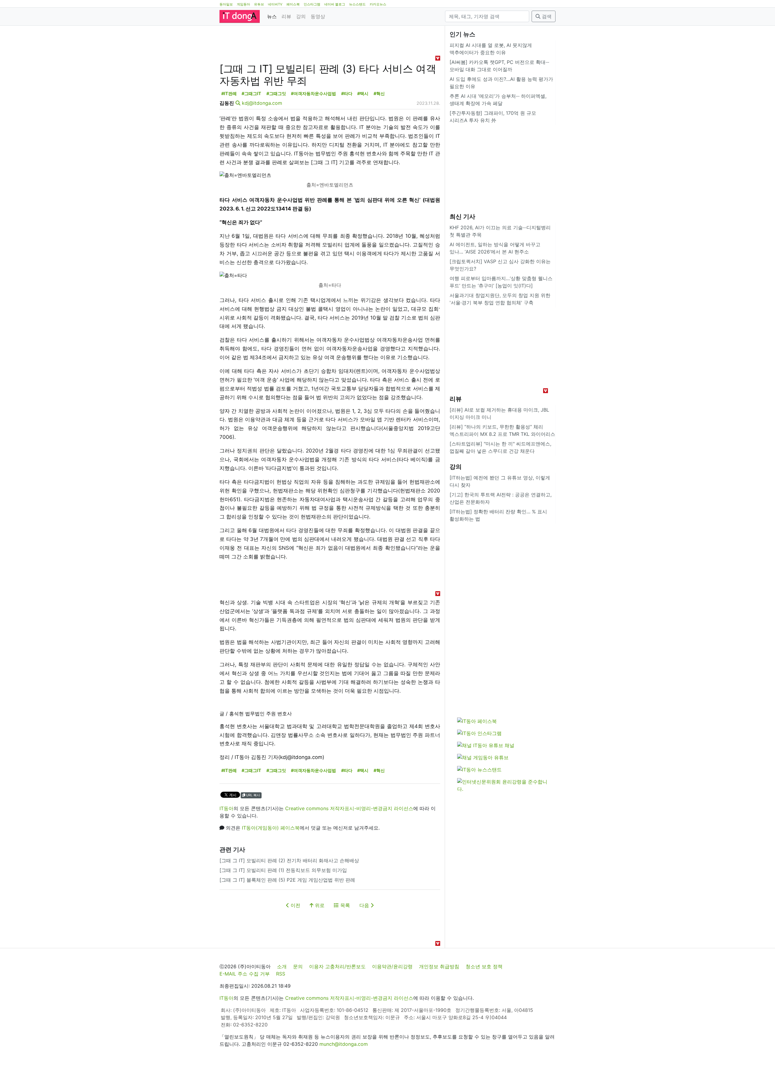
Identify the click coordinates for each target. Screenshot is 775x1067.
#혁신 (379, 93)
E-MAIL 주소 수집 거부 (244, 974)
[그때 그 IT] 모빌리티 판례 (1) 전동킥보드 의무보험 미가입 (283, 870)
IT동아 (226, 808)
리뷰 (286, 16)
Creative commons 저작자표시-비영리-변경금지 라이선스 (349, 808)
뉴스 (272, 16)
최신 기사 (462, 216)
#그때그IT (251, 93)
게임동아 (243, 4)
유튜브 (259, 4)
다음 (365, 905)
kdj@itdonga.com (262, 103)
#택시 (362, 93)
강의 (301, 16)
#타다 (346, 93)
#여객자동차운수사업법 (313, 93)
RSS (280, 974)
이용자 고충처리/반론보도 (337, 966)
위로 (319, 905)
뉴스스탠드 (357, 4)
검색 (546, 16)
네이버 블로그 (334, 4)
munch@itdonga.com (343, 1044)
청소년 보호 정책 (484, 966)
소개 (282, 966)
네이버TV (275, 4)
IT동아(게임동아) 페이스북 (271, 828)
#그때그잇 (276, 93)
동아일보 (226, 4)
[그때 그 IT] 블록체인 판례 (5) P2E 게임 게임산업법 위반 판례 (287, 880)
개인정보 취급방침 (439, 966)
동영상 (318, 16)
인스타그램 (312, 4)
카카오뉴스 (378, 4)
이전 (294, 905)
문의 (298, 966)
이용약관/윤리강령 (392, 966)
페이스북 (293, 4)
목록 (344, 905)
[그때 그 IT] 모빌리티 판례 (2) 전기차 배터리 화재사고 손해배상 (289, 860)
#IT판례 (229, 93)
